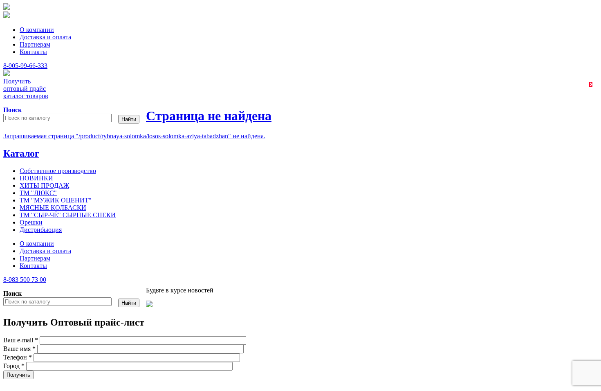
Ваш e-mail (20, 340)
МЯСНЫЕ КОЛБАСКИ (53, 207)
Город (14, 365)
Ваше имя (19, 348)
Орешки (31, 222)
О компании (37, 29)
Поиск (12, 109)
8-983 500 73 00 (24, 279)
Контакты (33, 51)
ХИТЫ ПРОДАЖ (44, 185)
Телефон (17, 357)
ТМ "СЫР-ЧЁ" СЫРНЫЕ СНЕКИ (68, 214)
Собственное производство (58, 170)
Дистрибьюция (41, 229)
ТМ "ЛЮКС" (38, 192)
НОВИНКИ (36, 178)
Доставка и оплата (45, 37)
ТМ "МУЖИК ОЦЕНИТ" (56, 200)
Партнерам (35, 44)
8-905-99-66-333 (25, 65)
